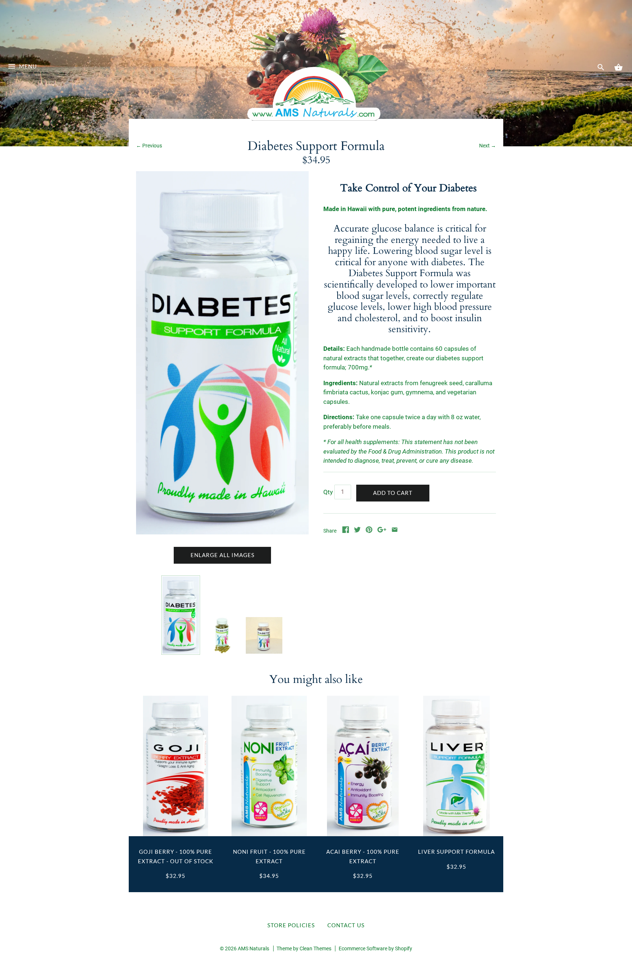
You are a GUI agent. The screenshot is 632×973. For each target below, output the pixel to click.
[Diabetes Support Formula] (180, 614)
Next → (487, 146)
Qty (328, 492)
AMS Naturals (253, 948)
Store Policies (291, 925)
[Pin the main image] (369, 530)
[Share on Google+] (381, 530)
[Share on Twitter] (357, 530)
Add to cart (393, 492)
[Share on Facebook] (345, 530)
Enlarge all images (223, 555)
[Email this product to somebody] (394, 530)
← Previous (149, 146)
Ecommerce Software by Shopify (375, 948)
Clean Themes (315, 948)
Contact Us (346, 925)
